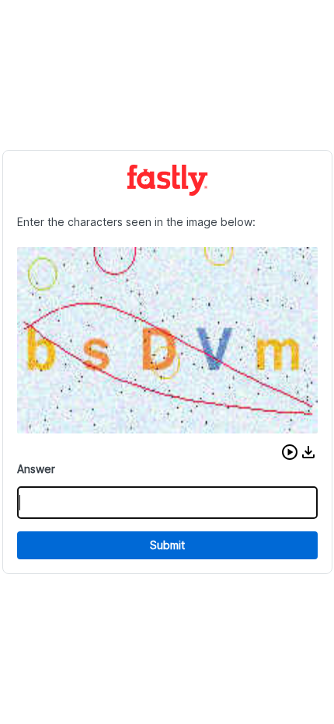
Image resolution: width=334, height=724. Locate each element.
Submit (167, 545)
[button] (289, 452)
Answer (36, 468)
